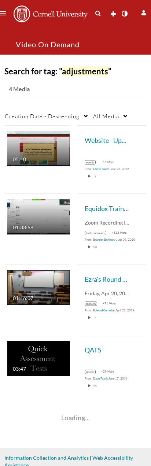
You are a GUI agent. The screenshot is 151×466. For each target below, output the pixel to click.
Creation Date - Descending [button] (42, 116)
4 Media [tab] (19, 88)
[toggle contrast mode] (124, 13)
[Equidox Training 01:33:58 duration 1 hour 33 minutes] (38, 216)
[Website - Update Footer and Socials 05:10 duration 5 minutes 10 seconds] (38, 148)
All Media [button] (106, 116)
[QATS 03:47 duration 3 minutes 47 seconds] (38, 358)
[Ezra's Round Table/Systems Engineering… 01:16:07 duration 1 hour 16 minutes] (38, 287)
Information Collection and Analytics (46, 458)
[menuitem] (98, 13)
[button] (143, 12)
